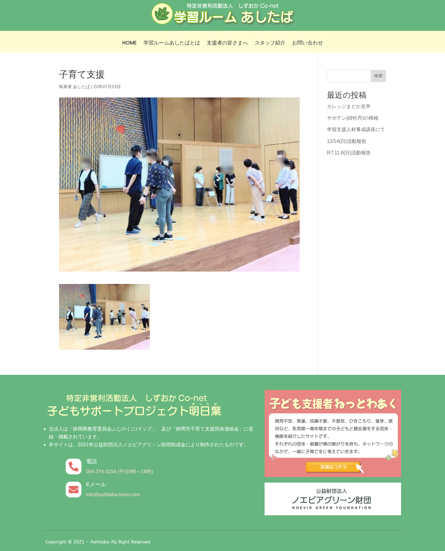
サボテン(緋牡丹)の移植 (352, 117)
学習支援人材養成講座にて (356, 129)
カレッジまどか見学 (349, 106)
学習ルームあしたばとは (171, 43)
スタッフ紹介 (270, 43)
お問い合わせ (307, 43)
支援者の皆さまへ (227, 43)
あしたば (81, 86)
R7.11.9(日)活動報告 (349, 152)
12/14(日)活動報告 (346, 141)
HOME (129, 43)
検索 (378, 75)
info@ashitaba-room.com (113, 494)
